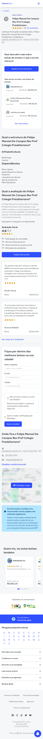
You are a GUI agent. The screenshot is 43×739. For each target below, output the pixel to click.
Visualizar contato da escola (14, 464)
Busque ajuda (7, 684)
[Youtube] (30, 715)
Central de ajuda (24, 620)
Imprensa (30, 702)
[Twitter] (26, 715)
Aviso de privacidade (31, 695)
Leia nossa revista (10, 671)
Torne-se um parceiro (21, 708)
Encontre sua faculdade (12, 665)
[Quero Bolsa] (11, 3)
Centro (6, 11)
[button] (21, 280)
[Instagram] (17, 715)
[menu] (38, 3)
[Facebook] (12, 715)
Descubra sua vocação (11, 652)
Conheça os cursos (10, 658)
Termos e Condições (12, 695)
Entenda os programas (11, 677)
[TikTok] (21, 715)
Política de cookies (16, 702)
